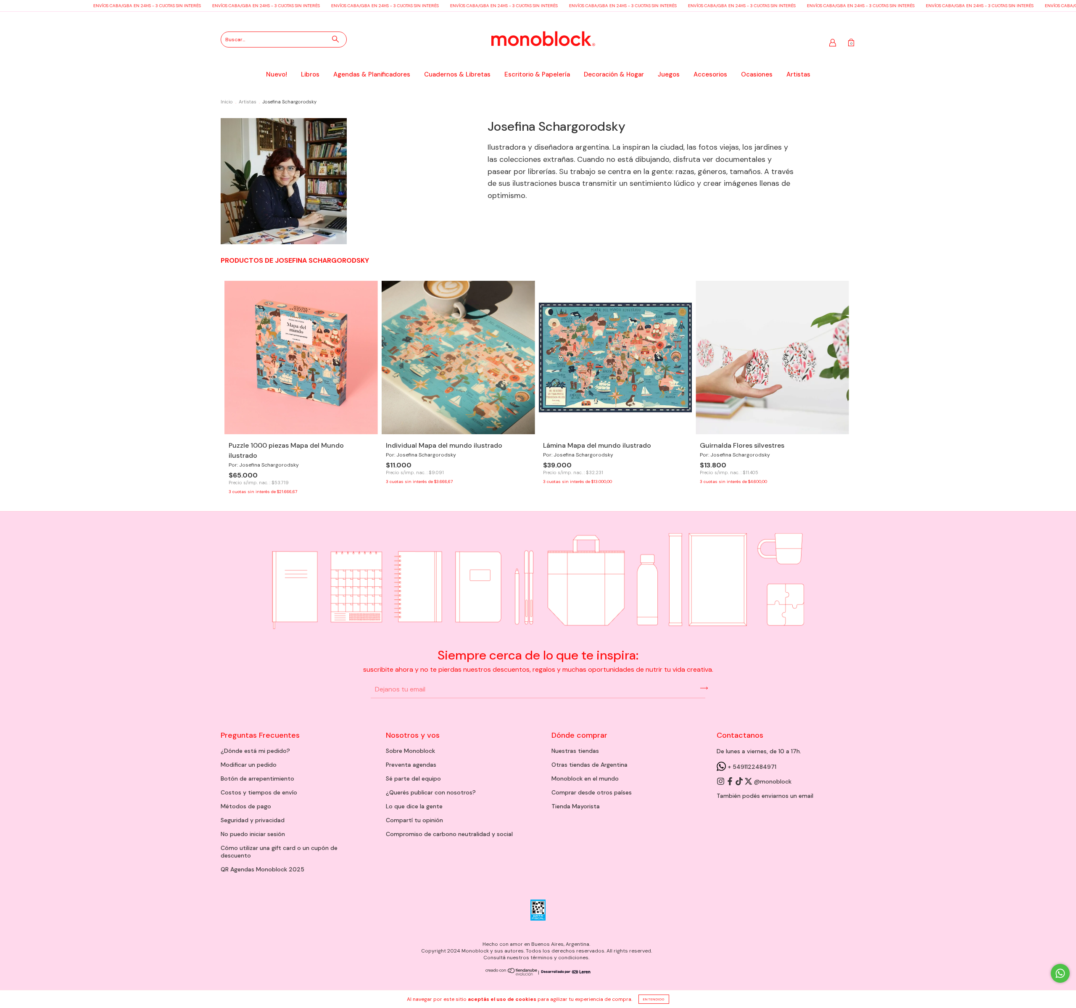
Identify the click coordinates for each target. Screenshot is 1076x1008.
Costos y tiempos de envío (259, 792)
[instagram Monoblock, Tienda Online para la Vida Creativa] (721, 781)
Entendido (654, 999)
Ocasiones (757, 74)
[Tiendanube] (511, 974)
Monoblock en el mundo (585, 778)
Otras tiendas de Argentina (589, 764)
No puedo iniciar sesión (253, 834)
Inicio (227, 102)
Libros (310, 74)
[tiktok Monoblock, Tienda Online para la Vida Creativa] (739, 781)
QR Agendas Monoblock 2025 (262, 869)
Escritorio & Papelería (537, 74)
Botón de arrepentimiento (257, 778)
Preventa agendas (411, 764)
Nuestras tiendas (575, 751)
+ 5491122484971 (751, 767)
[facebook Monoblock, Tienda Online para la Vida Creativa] (730, 781)
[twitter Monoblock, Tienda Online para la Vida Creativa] (749, 781)
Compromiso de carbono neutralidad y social (449, 834)
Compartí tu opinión (414, 820)
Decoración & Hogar (614, 74)
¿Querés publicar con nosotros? (431, 792)
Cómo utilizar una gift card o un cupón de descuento (279, 851)
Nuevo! (276, 74)
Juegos (669, 74)
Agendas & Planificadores (371, 74)
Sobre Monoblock (410, 751)
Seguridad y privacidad (253, 820)
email (806, 796)
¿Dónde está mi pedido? (255, 751)
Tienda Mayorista (575, 806)
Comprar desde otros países (591, 792)
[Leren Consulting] (565, 972)
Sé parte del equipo (413, 778)
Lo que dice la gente (414, 806)
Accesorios (710, 74)
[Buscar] (335, 39)
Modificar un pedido (249, 764)
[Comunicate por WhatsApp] (1060, 973)
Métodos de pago (246, 806)
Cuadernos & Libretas (457, 74)
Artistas (798, 74)
